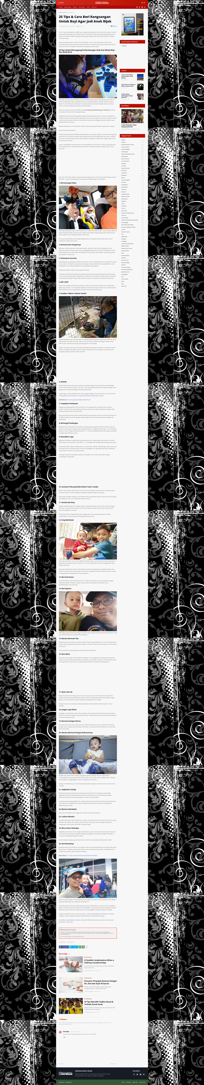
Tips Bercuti (132, 173)
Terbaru (62, 1064)
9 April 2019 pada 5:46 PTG (75, 1031)
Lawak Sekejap (132, 217)
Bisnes (132, 281)
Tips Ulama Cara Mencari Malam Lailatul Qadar (128, 85)
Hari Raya (132, 182)
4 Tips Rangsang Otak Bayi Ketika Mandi (78, 400)
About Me (135, 1082)
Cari (142, 2)
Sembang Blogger (132, 149)
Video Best (132, 206)
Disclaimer (68, 936)
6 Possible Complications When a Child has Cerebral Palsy (99, 961)
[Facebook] (111, 26)
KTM (132, 276)
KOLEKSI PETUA (132, 251)
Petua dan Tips (132, 260)
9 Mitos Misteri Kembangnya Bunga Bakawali (127, 95)
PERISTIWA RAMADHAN (132, 269)
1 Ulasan (81, 26)
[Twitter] (114, 26)
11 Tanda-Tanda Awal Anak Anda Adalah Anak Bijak (82, 855)
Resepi (75, 7)
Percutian (132, 166)
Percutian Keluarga (132, 267)
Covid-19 (132, 208)
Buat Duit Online (132, 159)
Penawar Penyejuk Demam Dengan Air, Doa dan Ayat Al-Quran (100, 982)
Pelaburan (132, 201)
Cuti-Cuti (94, 7)
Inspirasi (132, 229)
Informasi (132, 215)
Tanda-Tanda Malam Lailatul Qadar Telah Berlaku (127, 76)
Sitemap (128, 1082)
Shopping (132, 163)
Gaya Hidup (67, 7)
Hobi (88, 7)
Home (61, 7)
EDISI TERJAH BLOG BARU (132, 225)
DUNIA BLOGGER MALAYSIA (132, 154)
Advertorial (132, 170)
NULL (132, 253)
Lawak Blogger (132, 222)
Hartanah (132, 192)
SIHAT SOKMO (132, 279)
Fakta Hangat (132, 152)
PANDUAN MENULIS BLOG (132, 144)
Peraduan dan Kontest (132, 248)
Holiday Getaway (132, 194)
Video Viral (132, 286)
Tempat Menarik (132, 161)
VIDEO (132, 203)
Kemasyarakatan (132, 255)
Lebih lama (113, 1064)
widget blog (132, 236)
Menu (62, 2)
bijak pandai (74, 920)
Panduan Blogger (132, 262)
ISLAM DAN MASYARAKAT (132, 243)
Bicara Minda (132, 199)
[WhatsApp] (80, 946)
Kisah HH (132, 265)
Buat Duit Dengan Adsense (132, 213)
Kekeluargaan (70, 942)
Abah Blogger (132, 274)
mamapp (66, 1031)
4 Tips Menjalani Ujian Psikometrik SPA (129, 126)
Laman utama (62, 12)
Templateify (68, 1082)
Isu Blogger (132, 241)
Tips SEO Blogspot (132, 180)
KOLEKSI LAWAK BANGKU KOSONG (132, 220)
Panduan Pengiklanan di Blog (132, 227)
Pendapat (132, 239)
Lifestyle (132, 140)
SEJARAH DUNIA (132, 246)
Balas (65, 1037)
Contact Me (142, 1082)
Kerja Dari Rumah (132, 168)
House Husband (132, 147)
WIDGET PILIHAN (132, 196)
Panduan (132, 142)
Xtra (132, 234)
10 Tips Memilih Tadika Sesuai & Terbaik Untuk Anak (98, 1002)
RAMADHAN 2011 (132, 272)
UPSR (71, 910)
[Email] (116, 26)
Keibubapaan (70, 12)
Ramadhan (132, 175)
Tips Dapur (82, 7)
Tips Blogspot (132, 184)
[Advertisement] (88, 163)
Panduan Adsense (132, 232)
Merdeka (132, 258)
